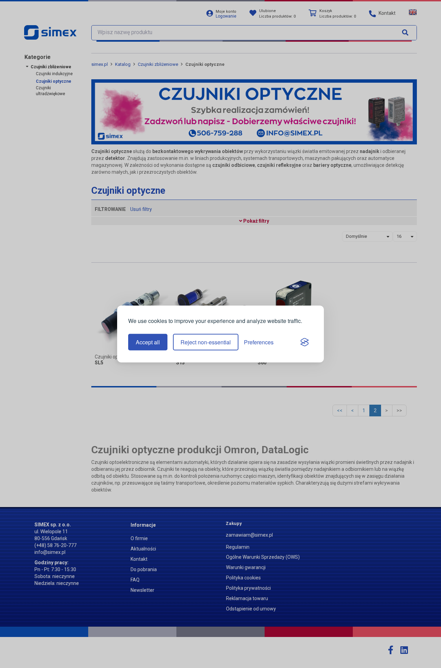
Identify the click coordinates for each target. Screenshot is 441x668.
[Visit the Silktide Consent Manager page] (304, 342)
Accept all (148, 342)
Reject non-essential (206, 342)
